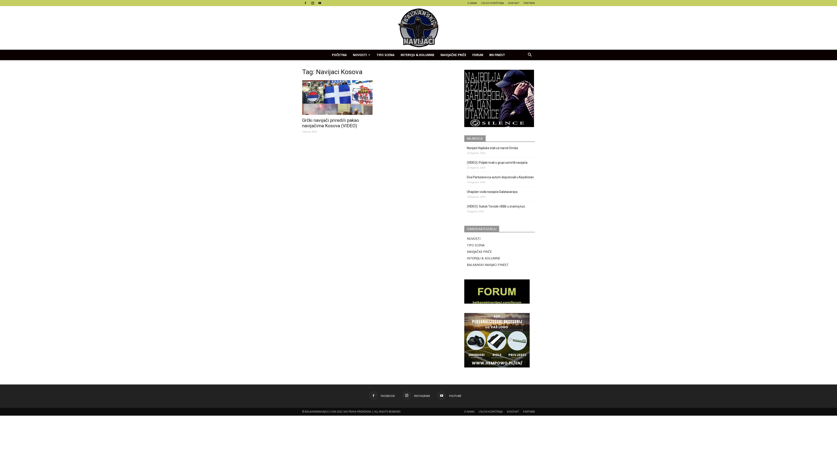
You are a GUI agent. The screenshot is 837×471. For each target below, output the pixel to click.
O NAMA (472, 3)
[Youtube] (319, 3)
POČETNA (339, 55)
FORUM (477, 55)
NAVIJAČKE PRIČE (453, 55)
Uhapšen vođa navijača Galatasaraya (492, 192)
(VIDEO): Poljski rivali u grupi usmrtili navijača (497, 162)
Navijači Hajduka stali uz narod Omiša (492, 148)
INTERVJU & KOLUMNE (417, 55)
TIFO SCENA (386, 55)
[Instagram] (312, 3)
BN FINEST (497, 55)
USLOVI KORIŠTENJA (492, 3)
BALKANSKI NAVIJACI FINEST (488, 265)
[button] (529, 55)
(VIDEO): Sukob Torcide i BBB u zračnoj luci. (496, 206)
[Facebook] (305, 3)
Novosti (360, 55)
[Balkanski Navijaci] (418, 28)
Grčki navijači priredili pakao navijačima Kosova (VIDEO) (330, 123)
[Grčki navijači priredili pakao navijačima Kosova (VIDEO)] (337, 97)
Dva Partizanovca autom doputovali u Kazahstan (500, 177)
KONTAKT (513, 3)
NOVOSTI (473, 238)
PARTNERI (529, 3)
